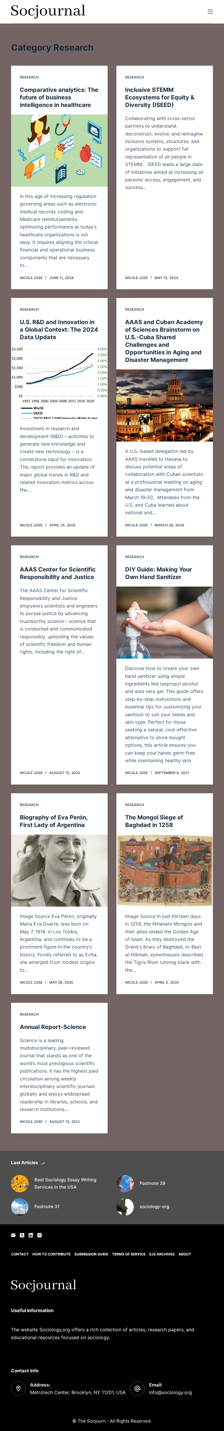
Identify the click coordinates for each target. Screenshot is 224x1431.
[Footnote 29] (125, 1183)
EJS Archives (162, 1254)
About (184, 1254)
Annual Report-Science (53, 1026)
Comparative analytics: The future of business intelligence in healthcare (59, 97)
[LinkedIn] (31, 1235)
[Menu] (210, 11)
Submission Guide (91, 1254)
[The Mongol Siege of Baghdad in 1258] (164, 871)
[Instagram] (39, 1235)
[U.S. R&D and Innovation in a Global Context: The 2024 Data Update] (59, 383)
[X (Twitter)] (22, 1235)
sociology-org (154, 1206)
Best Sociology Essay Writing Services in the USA (65, 1183)
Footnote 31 (47, 1206)
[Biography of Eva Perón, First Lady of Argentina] (59, 871)
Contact (20, 1254)
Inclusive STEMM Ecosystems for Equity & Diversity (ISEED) (159, 97)
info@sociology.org (170, 1392)
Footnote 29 (152, 1183)
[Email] (13, 1235)
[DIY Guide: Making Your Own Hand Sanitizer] (164, 623)
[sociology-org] (125, 1207)
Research (29, 77)
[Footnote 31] (20, 1207)
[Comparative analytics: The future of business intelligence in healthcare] (59, 151)
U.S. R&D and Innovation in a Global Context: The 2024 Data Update (59, 330)
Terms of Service (129, 1254)
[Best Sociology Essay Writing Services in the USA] (20, 1183)
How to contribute (51, 1254)
